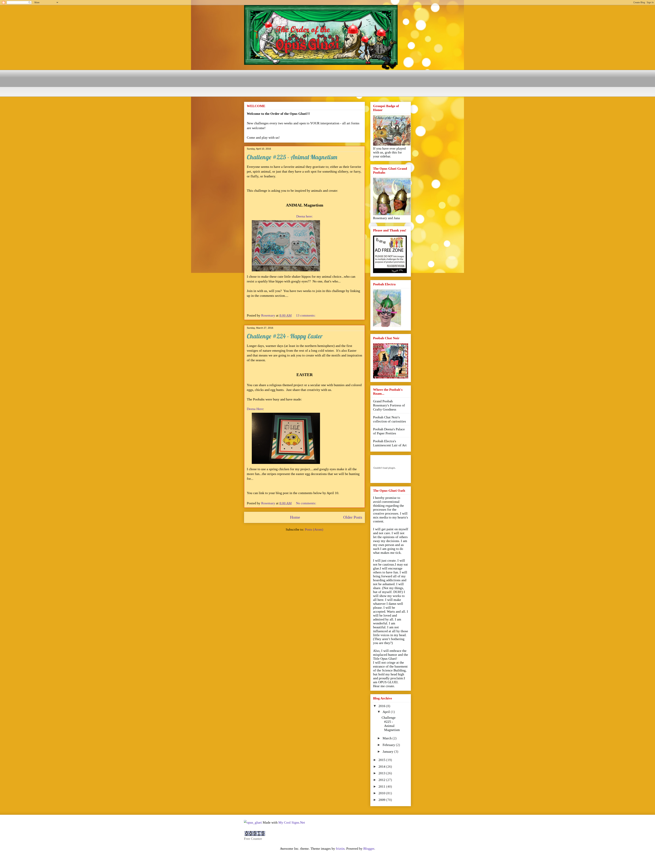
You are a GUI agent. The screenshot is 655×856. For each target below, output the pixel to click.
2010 (382, 793)
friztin (340, 848)
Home (295, 517)
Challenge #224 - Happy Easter (285, 336)
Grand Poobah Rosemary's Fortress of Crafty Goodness (389, 405)
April (387, 712)
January (388, 751)
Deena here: (304, 216)
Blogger (368, 848)
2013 (382, 773)
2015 (382, 760)
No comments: (306, 503)
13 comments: (306, 315)
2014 (382, 766)
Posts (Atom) (314, 529)
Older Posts (352, 517)
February (389, 745)
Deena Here (255, 409)
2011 (382, 786)
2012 (382, 780)
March (387, 738)
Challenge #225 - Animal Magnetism (292, 157)
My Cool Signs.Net (291, 822)
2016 (382, 706)
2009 (382, 800)
